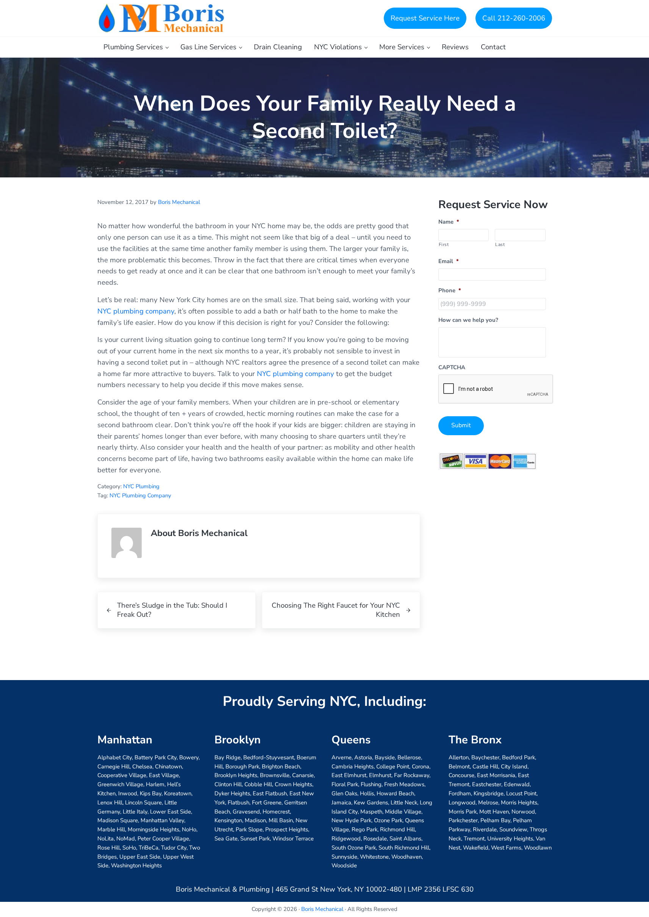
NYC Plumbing (141, 486)
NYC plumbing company (135, 311)
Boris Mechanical (322, 909)
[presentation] (496, 389)
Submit (461, 425)
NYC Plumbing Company (140, 495)
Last (500, 244)
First (444, 244)
